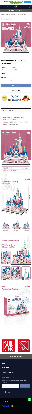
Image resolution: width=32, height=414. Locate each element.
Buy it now (16, 91)
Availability (3, 67)
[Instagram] (6, 392)
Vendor (2, 69)
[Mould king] (8, 346)
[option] (16, 10)
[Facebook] (3, 392)
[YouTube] (9, 392)
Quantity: (3, 77)
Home (2, 14)
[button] (29, 400)
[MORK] (23, 346)
